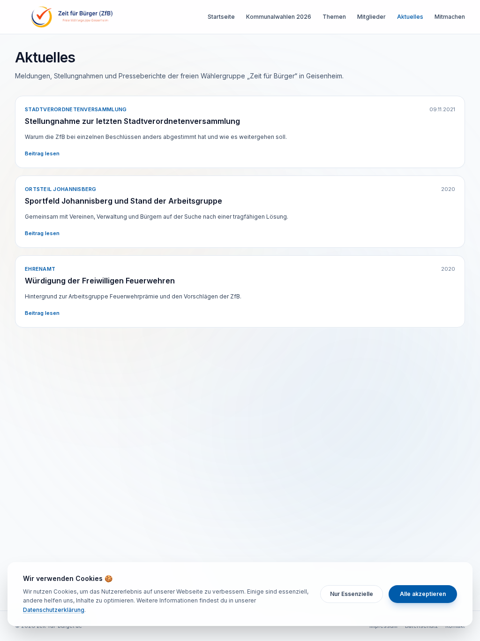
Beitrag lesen (42, 153)
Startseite (221, 16)
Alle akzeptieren (423, 593)
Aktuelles (410, 16)
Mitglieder (371, 16)
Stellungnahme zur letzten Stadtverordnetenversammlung (132, 121)
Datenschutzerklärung (53, 609)
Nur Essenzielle (351, 593)
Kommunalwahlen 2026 (278, 16)
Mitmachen (450, 16)
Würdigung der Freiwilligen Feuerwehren (100, 280)
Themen (334, 16)
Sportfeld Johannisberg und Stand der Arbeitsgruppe (123, 201)
